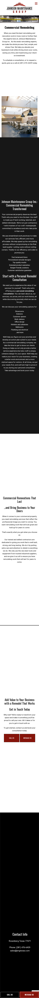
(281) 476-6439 (23, 947)
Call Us (10, 994)
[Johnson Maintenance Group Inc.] (19, 7)
